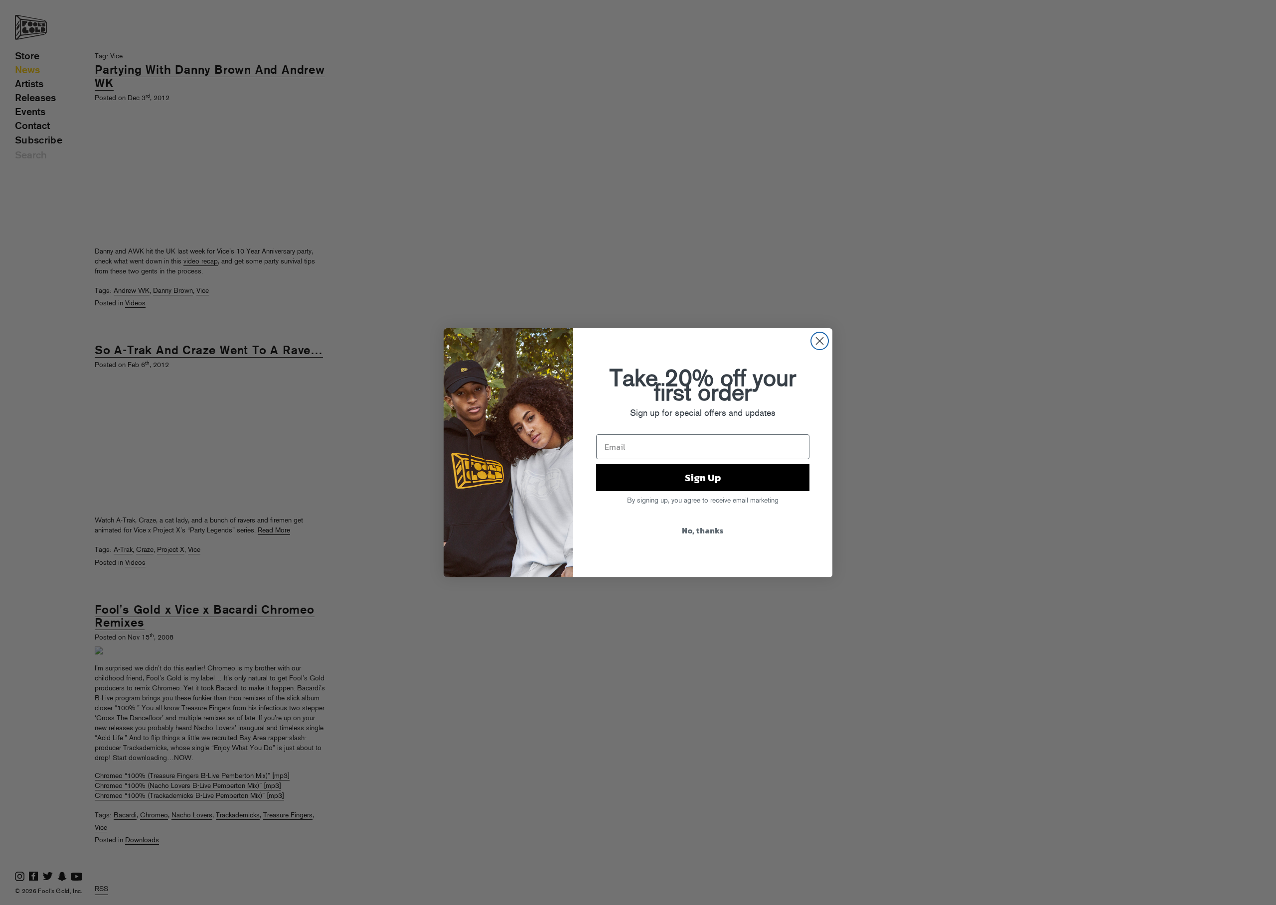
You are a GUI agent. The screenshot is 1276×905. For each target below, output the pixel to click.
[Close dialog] (819, 341)
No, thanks (703, 530)
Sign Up (703, 477)
